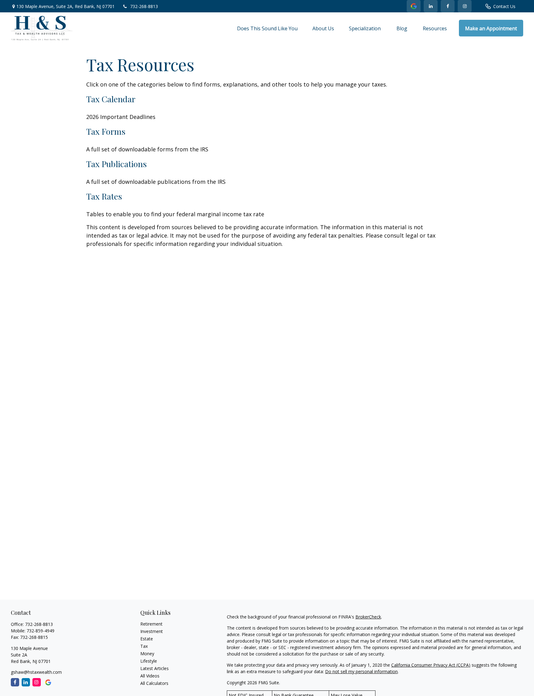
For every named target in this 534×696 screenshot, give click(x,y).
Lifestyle (148, 661)
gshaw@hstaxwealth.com (36, 672)
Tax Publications (116, 163)
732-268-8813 (144, 6)
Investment (151, 631)
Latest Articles (154, 668)
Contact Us (504, 6)
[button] (267, 28)
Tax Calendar (110, 98)
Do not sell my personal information (361, 671)
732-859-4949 (40, 631)
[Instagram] (36, 682)
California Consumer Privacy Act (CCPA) (430, 665)
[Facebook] (448, 6)
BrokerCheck (368, 617)
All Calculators (154, 683)
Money (147, 653)
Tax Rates (104, 196)
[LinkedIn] (414, 6)
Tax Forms (105, 131)
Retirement (151, 624)
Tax (144, 646)
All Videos (149, 676)
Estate (146, 639)
